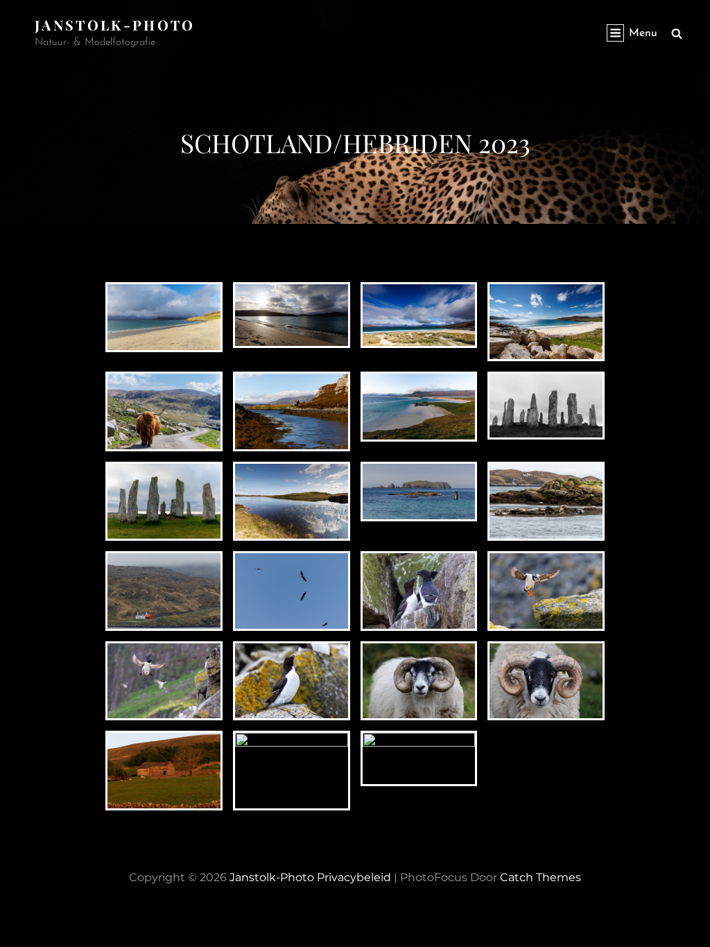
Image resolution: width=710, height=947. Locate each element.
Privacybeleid (354, 877)
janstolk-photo (115, 24)
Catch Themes (540, 877)
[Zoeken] (676, 33)
